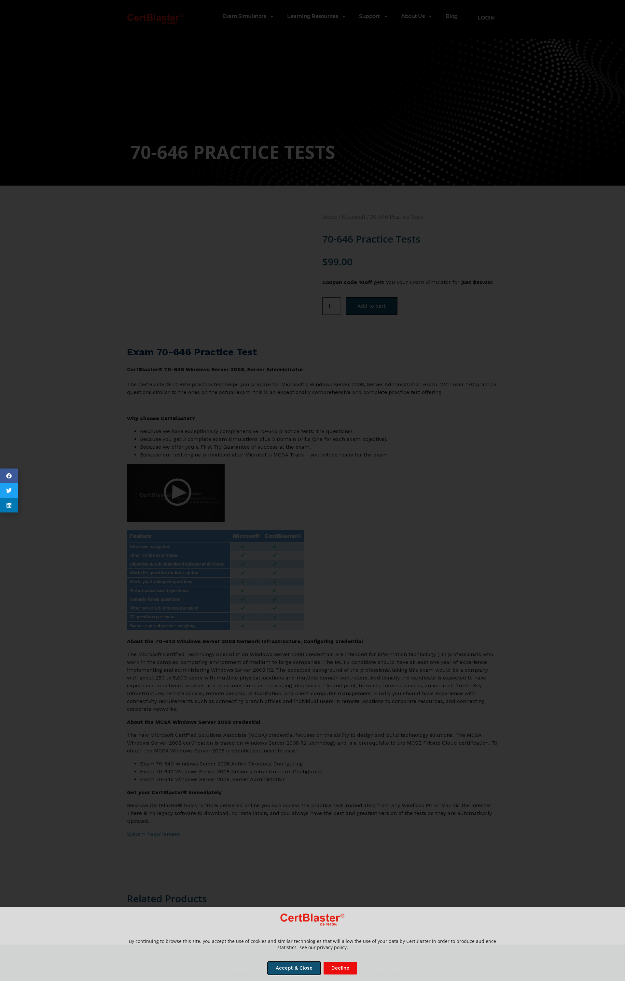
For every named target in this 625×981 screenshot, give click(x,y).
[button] (9, 476)
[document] (312, 490)
